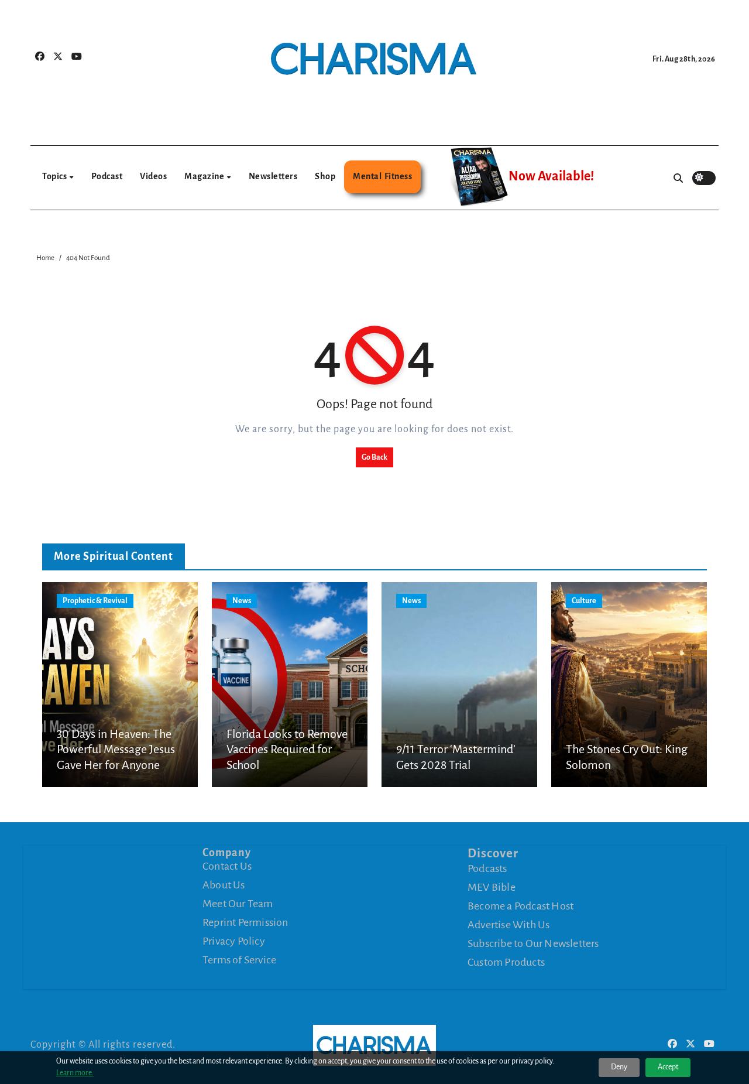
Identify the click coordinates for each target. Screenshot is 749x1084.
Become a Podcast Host (520, 906)
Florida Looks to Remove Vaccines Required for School (287, 749)
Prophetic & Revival (95, 601)
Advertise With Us (508, 925)
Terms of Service (239, 960)
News (241, 601)
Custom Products (506, 962)
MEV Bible (492, 887)
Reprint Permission (245, 922)
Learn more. (75, 1073)
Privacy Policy (233, 941)
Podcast (107, 176)
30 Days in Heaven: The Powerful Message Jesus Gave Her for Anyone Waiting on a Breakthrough (116, 764)
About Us (223, 885)
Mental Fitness (382, 176)
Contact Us (227, 866)
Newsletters (273, 176)
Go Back (374, 457)
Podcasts (487, 868)
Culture (584, 601)
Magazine (205, 176)
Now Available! (551, 176)
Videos (153, 176)
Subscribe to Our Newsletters (533, 943)
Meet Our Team (237, 903)
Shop (325, 176)
